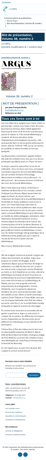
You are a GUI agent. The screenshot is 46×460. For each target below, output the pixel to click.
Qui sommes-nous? (12, 408)
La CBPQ (13, 9)
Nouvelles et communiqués (15, 416)
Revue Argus (12, 21)
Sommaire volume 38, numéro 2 (15, 57)
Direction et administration (15, 434)
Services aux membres (13, 412)
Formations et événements (15, 420)
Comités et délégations (14, 431)
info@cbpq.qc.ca (19, 398)
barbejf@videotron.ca (14, 110)
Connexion (6, 2)
